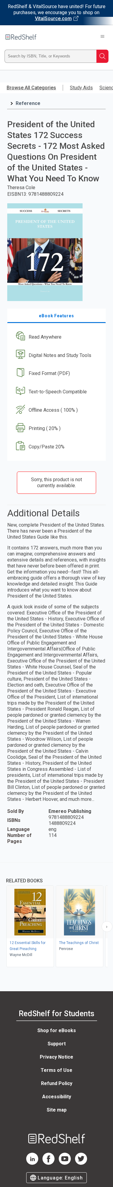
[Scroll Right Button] (107, 926)
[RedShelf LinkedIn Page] (32, 1163)
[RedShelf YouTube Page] (65, 1163)
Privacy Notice (56, 1057)
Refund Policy (56, 1083)
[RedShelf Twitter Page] (81, 1163)
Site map (57, 1110)
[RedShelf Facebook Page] (48, 1163)
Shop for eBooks (56, 1030)
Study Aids (81, 88)
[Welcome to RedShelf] (21, 37)
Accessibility (56, 1096)
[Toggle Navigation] (102, 37)
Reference (28, 103)
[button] (56, 337)
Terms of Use (56, 1070)
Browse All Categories (31, 88)
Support (57, 1044)
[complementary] (56, 916)
